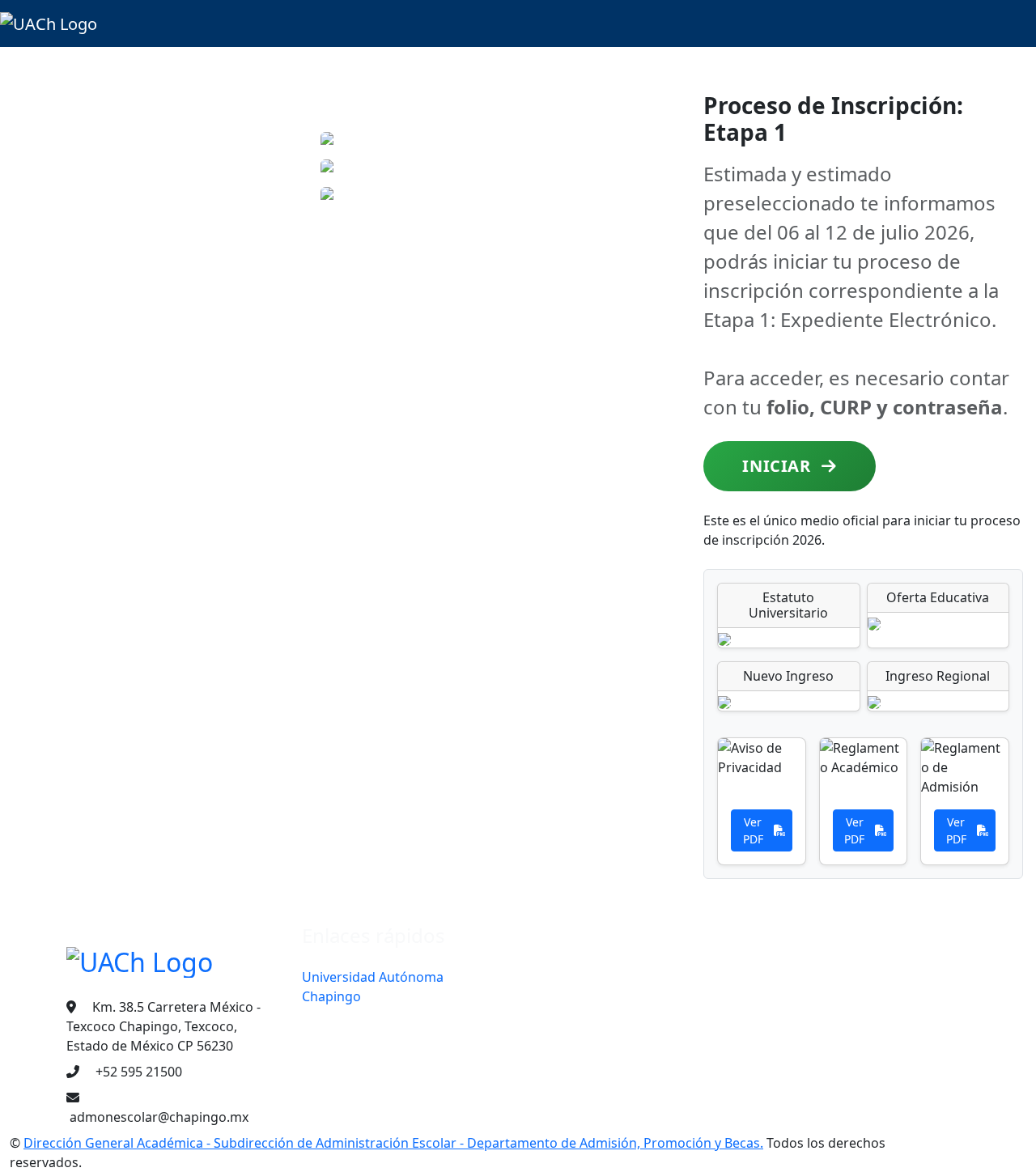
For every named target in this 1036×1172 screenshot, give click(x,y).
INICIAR (778, 466)
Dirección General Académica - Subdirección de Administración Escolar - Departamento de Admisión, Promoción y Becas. (393, 1143)
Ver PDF (753, 830)
